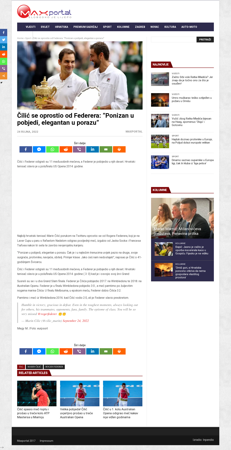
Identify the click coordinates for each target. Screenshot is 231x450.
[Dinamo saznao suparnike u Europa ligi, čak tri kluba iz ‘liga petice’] (160, 162)
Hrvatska (61, 26)
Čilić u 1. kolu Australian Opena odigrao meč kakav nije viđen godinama (120, 413)
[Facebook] (25, 149)
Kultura (170, 26)
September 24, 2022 (76, 320)
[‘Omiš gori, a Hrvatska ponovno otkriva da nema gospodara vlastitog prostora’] (164, 270)
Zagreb (140, 26)
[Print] (119, 149)
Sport (107, 26)
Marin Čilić (34, 367)
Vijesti (30, 26)
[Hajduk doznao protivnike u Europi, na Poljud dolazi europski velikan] (160, 141)
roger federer (54, 367)
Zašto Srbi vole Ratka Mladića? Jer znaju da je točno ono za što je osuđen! (192, 80)
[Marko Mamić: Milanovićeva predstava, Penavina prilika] (182, 218)
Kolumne (123, 26)
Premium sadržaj (85, 26)
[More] (3, 75)
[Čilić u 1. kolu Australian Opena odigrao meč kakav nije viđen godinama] (122, 393)
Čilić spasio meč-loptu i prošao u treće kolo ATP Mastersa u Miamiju (33, 413)
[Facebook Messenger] (39, 149)
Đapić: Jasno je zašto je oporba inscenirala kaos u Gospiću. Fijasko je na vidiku (191, 250)
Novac (155, 26)
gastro (25, 35)
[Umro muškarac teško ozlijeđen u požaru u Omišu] (160, 100)
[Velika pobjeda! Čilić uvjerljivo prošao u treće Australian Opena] (79, 393)
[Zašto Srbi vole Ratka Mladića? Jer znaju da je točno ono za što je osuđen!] (160, 79)
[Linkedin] (92, 149)
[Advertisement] (80, 201)
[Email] (106, 149)
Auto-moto (189, 26)
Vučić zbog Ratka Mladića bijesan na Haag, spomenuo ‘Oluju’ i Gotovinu (191, 122)
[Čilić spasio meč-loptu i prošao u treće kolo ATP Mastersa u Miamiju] (36, 393)
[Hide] (1, 82)
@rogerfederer (47, 314)
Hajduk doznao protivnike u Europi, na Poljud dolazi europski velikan (192, 141)
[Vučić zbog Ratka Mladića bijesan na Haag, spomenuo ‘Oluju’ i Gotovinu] (160, 120)
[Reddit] (66, 149)
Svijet (45, 26)
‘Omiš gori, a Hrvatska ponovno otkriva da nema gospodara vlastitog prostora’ (190, 272)
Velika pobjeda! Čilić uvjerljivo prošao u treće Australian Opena (76, 413)
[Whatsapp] (52, 149)
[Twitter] (3, 39)
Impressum (46, 440)
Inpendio (208, 440)
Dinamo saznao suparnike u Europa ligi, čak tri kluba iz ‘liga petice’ (193, 161)
